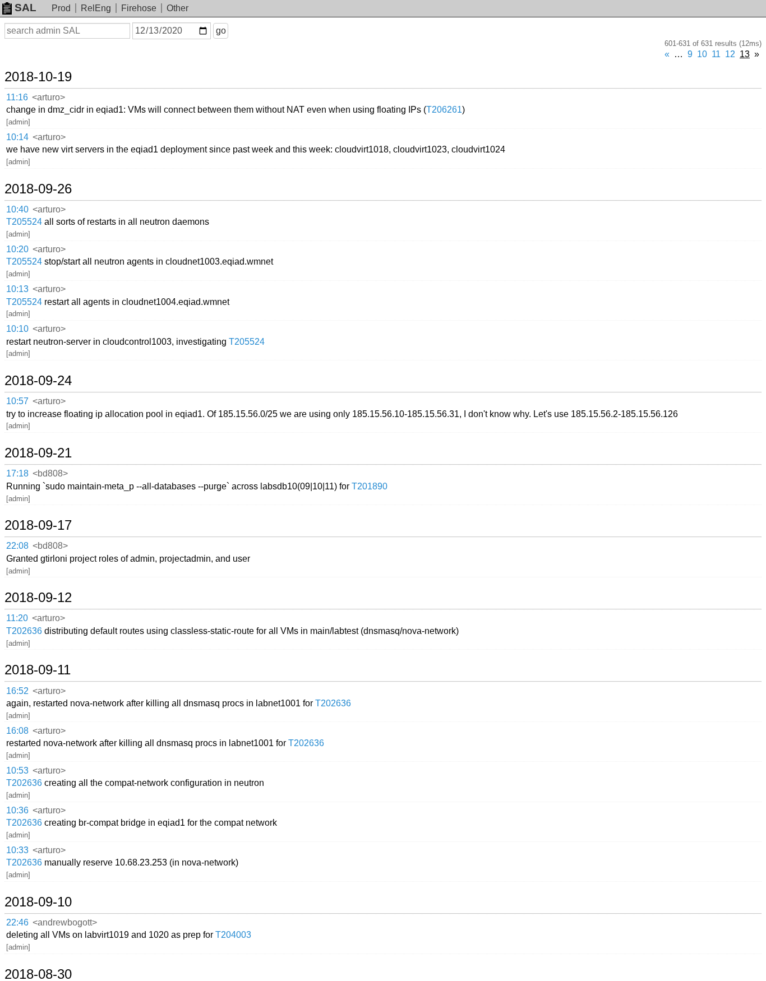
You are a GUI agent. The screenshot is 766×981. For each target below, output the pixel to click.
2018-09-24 (38, 380)
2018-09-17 (38, 525)
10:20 (17, 249)
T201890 (369, 486)
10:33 (17, 850)
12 (730, 54)
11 (716, 54)
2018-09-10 (38, 901)
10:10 (17, 329)
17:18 (17, 473)
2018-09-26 (38, 188)
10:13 (17, 289)
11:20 (17, 618)
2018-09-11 (37, 669)
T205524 (24, 221)
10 (702, 54)
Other (177, 8)
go (221, 30)
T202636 (24, 631)
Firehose (138, 8)
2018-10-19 (38, 76)
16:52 (17, 691)
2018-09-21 (38, 452)
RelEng (96, 8)
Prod (61, 8)
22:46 (17, 922)
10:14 (17, 137)
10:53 (17, 770)
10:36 (17, 810)
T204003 (233, 935)
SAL (25, 7)
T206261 (444, 109)
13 (745, 54)
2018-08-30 (38, 974)
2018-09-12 (38, 597)
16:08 (17, 730)
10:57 (17, 401)
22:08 (17, 545)
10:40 (17, 209)
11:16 (17, 97)
